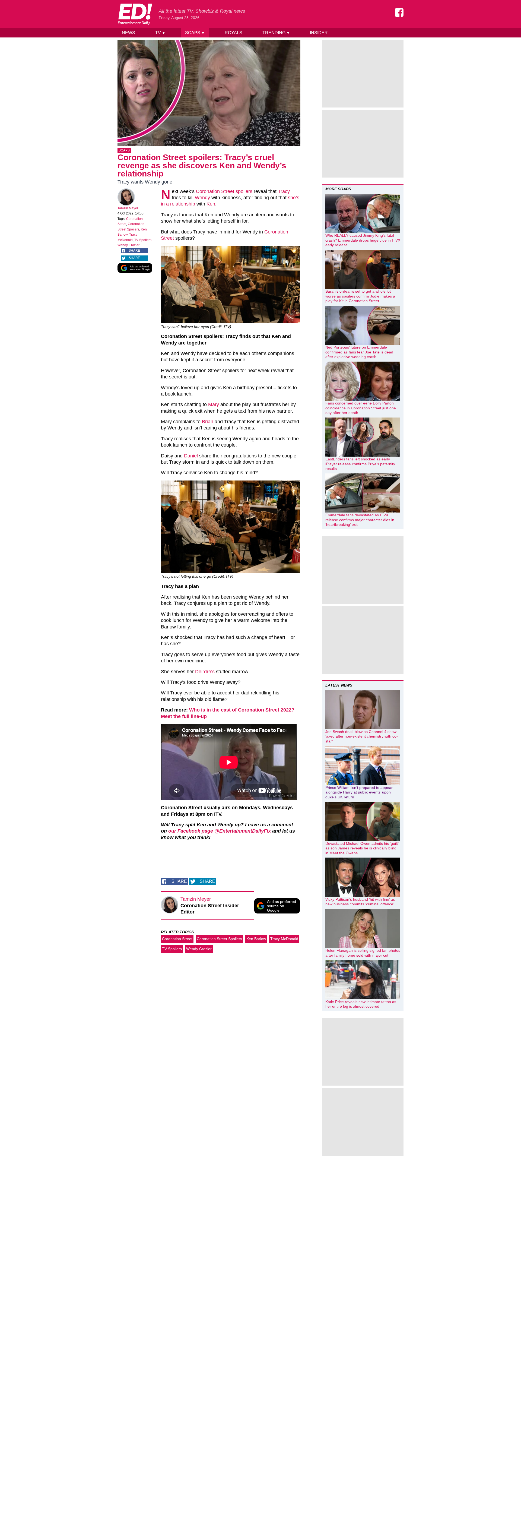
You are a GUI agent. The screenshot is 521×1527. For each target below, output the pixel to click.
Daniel (191, 456)
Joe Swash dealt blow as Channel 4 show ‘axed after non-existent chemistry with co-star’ (361, 736)
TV (160, 32)
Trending (276, 32)
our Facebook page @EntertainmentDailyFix (219, 831)
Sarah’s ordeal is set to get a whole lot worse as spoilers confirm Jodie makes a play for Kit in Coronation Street (360, 296)
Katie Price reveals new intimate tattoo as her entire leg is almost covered (360, 1004)
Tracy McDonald (284, 939)
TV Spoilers (142, 240)
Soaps (195, 32)
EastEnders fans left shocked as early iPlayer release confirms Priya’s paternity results (360, 464)
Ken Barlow (256, 939)
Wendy (202, 197)
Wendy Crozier (128, 245)
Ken (211, 204)
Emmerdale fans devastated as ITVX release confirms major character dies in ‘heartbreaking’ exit (359, 520)
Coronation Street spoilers (224, 191)
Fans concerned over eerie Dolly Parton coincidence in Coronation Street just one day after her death (360, 408)
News (128, 32)
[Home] (134, 14)
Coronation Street (177, 939)
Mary (213, 404)
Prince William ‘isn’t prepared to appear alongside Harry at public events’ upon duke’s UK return (359, 792)
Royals (233, 32)
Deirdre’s (205, 671)
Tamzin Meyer (127, 208)
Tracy (284, 191)
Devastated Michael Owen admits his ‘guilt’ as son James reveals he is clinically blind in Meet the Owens (361, 848)
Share (134, 250)
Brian (207, 421)
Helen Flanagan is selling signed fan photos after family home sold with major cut (362, 952)
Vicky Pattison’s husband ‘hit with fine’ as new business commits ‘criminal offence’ (360, 901)
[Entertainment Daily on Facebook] (399, 12)
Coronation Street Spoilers (219, 939)
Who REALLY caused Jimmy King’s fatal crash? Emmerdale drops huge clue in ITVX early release (362, 240)
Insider (319, 32)
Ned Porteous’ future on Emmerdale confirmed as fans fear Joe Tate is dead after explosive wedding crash (359, 352)
